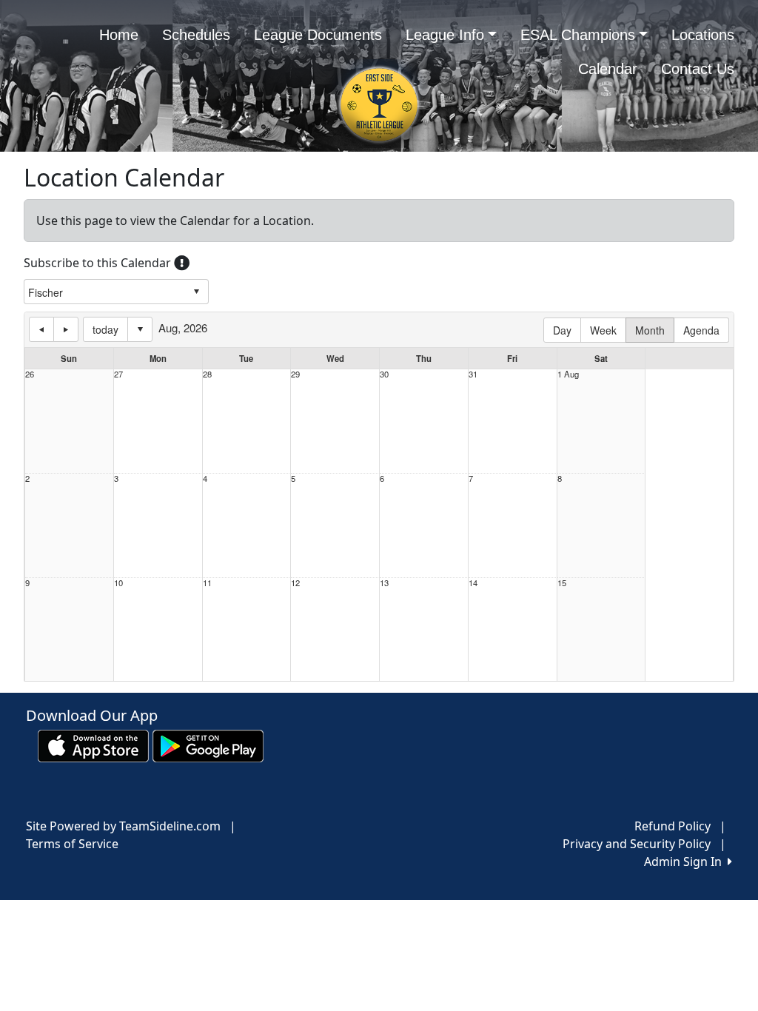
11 (207, 583)
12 (295, 583)
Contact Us (697, 69)
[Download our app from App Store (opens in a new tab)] (93, 744)
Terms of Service (72, 844)
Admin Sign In (686, 861)
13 (384, 583)
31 (473, 374)
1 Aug (568, 374)
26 (29, 374)
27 (118, 374)
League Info (445, 35)
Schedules (196, 35)
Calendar (607, 69)
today (105, 329)
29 (295, 374)
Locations (702, 35)
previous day (41, 329)
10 (118, 583)
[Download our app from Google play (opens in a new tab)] (208, 744)
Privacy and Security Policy (637, 844)
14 (473, 583)
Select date (139, 329)
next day (65, 329)
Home (118, 35)
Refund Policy (672, 826)
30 (384, 374)
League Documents (318, 35)
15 (561, 583)
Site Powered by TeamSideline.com (123, 826)
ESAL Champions (577, 35)
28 (207, 374)
